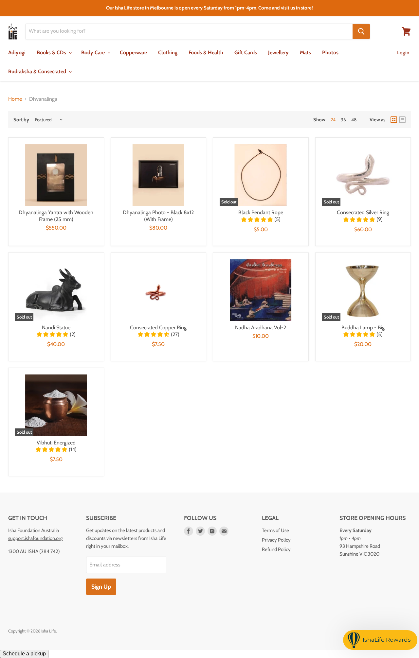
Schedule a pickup (24, 653)
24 (333, 120)
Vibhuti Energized (56, 443)
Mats (305, 52)
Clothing (167, 52)
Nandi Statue (56, 327)
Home (15, 99)
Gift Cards (245, 52)
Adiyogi (17, 52)
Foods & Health (206, 52)
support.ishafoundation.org (35, 538)
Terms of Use (275, 530)
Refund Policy (276, 549)
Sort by (21, 120)
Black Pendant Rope (260, 212)
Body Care (93, 52)
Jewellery (278, 52)
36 (343, 120)
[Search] (361, 31)
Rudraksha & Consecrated (37, 71)
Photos (330, 52)
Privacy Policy (276, 540)
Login (403, 53)
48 (353, 120)
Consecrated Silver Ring (363, 212)
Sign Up (101, 586)
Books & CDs (52, 52)
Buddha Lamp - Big (363, 327)
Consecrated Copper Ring (158, 327)
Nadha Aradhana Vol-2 (260, 327)
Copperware (133, 52)
